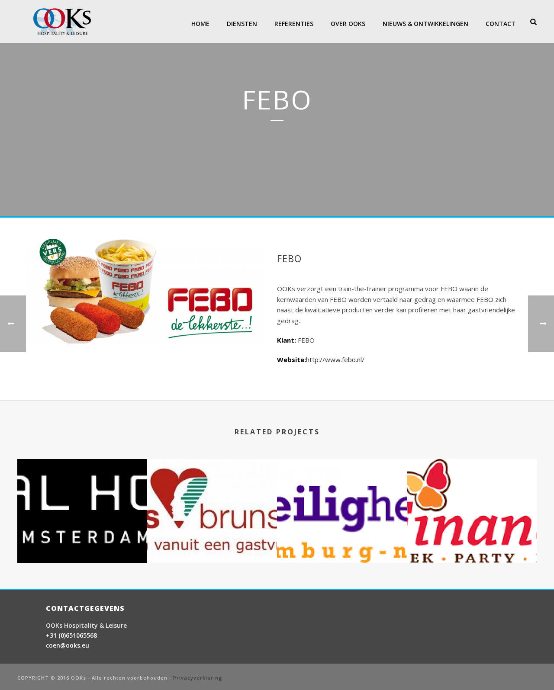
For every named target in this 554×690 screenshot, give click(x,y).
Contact (500, 23)
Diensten (242, 23)
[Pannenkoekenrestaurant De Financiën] (472, 493)
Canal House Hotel (82, 540)
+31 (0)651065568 (71, 635)
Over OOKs (348, 23)
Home (200, 23)
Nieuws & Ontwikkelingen (425, 23)
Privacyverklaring (197, 677)
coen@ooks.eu (67, 645)
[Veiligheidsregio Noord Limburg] (342, 493)
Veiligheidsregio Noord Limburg (342, 540)
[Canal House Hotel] (82, 493)
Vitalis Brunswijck (212, 540)
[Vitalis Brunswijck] (212, 493)
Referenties (293, 23)
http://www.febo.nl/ (335, 359)
